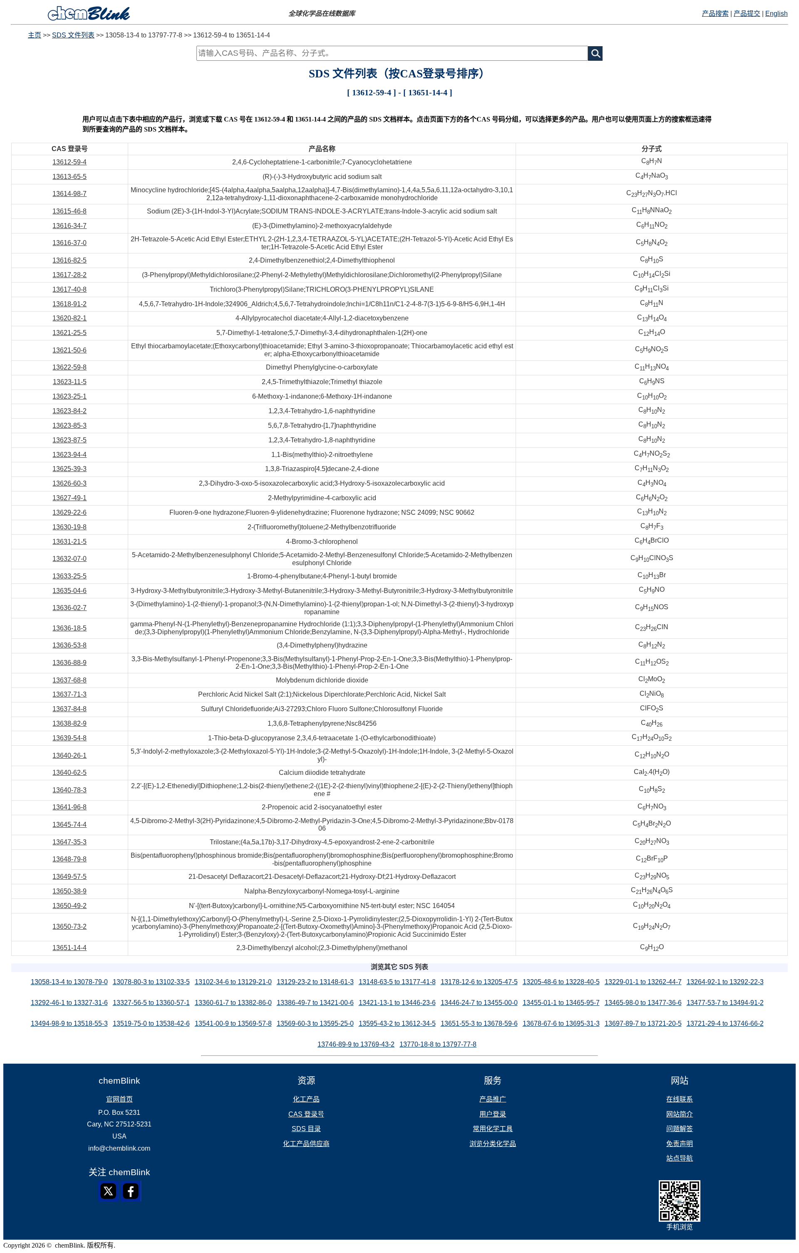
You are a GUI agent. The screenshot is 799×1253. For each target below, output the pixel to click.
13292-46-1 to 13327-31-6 (69, 1002)
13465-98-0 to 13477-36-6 (643, 1002)
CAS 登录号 (306, 1114)
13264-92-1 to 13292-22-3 (725, 981)
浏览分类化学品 (492, 1143)
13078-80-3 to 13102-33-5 (151, 981)
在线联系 (679, 1099)
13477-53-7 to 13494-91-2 (725, 1002)
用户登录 (492, 1114)
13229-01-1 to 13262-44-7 (643, 981)
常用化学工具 (493, 1128)
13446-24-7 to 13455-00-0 (479, 1002)
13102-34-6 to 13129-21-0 (233, 981)
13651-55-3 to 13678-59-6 (479, 1023)
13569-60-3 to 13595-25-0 (315, 1023)
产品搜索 (715, 13)
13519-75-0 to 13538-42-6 (151, 1023)
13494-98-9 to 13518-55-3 (69, 1023)
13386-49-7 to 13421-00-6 (315, 1002)
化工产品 (306, 1099)
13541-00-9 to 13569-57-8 (233, 1023)
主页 (34, 35)
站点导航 (679, 1158)
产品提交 (747, 13)
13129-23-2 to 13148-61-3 (315, 981)
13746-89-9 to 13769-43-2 (356, 1044)
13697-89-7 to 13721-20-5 (643, 1023)
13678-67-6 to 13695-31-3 (561, 1023)
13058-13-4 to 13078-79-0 (69, 981)
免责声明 (679, 1143)
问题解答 (679, 1128)
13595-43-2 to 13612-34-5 (397, 1023)
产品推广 (492, 1099)
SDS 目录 (306, 1128)
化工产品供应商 (306, 1143)
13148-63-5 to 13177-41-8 (397, 981)
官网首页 (119, 1099)
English (776, 13)
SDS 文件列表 (73, 35)
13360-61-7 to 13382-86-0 (233, 1002)
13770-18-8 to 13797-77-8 (438, 1044)
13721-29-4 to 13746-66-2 (725, 1023)
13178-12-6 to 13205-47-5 (479, 981)
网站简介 (679, 1114)
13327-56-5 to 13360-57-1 (151, 1002)
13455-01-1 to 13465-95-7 (561, 1002)
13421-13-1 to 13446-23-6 (397, 1002)
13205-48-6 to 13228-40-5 (561, 981)
